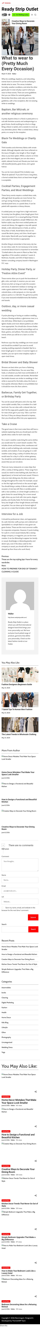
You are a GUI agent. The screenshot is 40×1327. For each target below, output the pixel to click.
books (4, 993)
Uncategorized (7, 1042)
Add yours (5, 849)
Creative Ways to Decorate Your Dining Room (23, 22)
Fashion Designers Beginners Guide (17, 684)
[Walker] (20, 596)
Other (4, 1032)
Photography (6, 1037)
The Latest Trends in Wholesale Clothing (19, 734)
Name (4, 875)
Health (4, 1012)
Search (4, 924)
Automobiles (6, 988)
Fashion (4, 1008)
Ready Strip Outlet (20, 9)
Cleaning (5, 998)
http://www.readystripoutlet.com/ (17, 617)
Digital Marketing (8, 1003)
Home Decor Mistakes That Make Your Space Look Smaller (18, 773)
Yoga (3, 1052)
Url (3, 897)
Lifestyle (5, 1027)
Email (4, 886)
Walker (14, 74)
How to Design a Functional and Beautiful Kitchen (19, 954)
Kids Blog (5, 1022)
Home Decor (6, 1017)
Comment (5, 856)
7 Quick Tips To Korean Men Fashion (17, 709)
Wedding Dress (7, 1047)
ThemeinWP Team (19, 1321)
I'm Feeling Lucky (22, 15)
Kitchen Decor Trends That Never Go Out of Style (19, 964)
